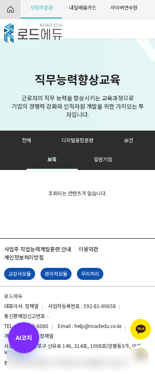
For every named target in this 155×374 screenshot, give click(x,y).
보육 (52, 159)
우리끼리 (90, 273)
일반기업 (103, 159)
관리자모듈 (56, 273)
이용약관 (88, 249)
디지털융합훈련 (77, 139)
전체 (26, 139)
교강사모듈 (19, 273)
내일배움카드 (82, 7)
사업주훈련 (41, 7)
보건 (128, 139)
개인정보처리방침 (24, 257)
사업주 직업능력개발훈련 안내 (37, 249)
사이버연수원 (124, 7)
